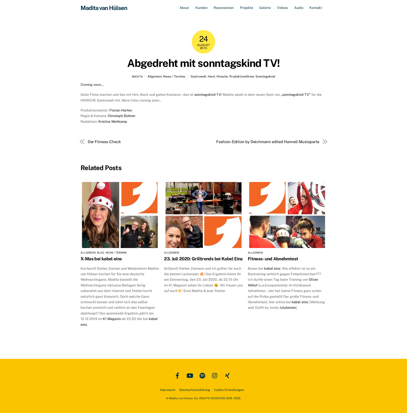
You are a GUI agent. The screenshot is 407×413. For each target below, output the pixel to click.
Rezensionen (224, 8)
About (184, 8)
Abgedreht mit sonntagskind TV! (203, 63)
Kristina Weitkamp (112, 122)
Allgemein (155, 76)
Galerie (265, 8)
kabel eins (272, 268)
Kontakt (315, 8)
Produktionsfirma (241, 76)
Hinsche (222, 76)
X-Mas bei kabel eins (101, 258)
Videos (282, 8)
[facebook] (178, 375)
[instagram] (216, 375)
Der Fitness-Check (104, 142)
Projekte (246, 8)
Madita (137, 76)
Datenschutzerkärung (194, 390)
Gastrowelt (198, 76)
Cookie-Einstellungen (229, 390)
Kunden (201, 8)
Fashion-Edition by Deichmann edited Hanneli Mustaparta (267, 142)
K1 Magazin (112, 319)
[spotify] (203, 375)
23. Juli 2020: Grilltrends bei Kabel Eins (203, 258)
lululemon (288, 308)
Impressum (167, 390)
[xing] (228, 375)
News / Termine (174, 76)
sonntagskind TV (207, 95)
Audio (298, 8)
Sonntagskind (265, 76)
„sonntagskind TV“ (296, 95)
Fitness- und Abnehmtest (273, 258)
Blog (100, 252)
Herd (211, 76)
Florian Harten (120, 110)
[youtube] (191, 375)
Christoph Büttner (121, 116)
